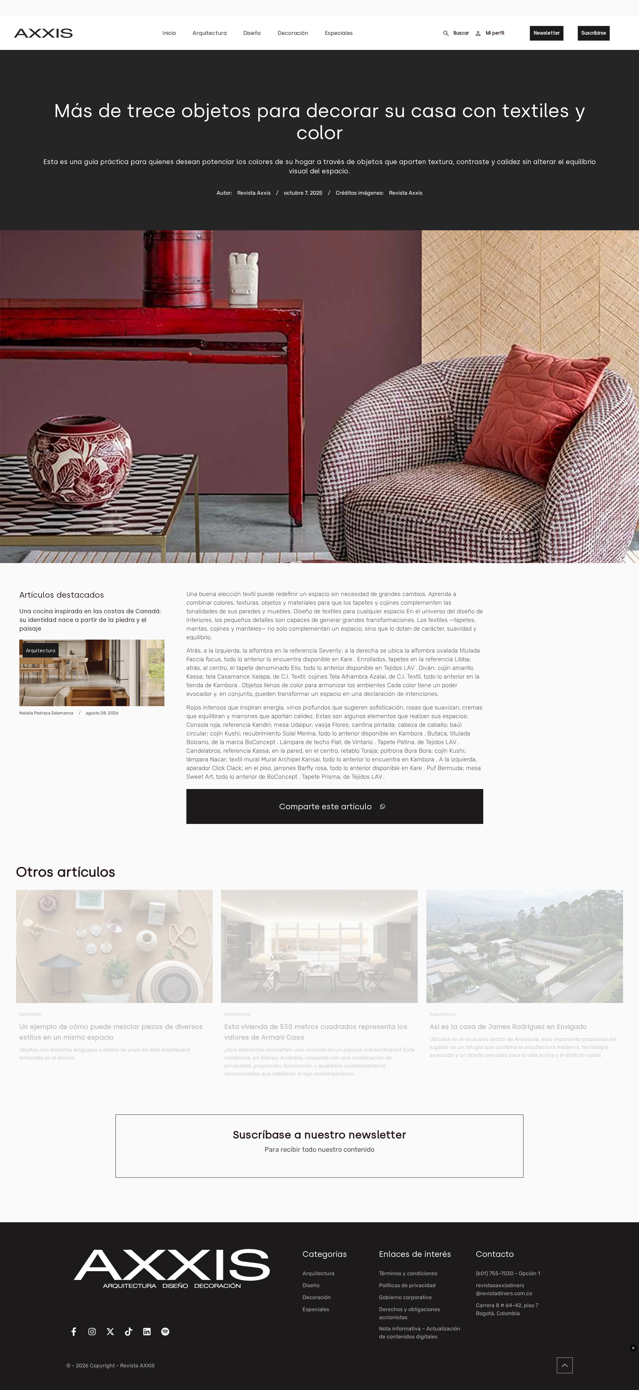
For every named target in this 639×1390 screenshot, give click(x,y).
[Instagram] (96, 1335)
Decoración (293, 33)
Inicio (169, 33)
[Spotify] (169, 1335)
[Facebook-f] (78, 1335)
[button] (382, 806)
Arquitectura (210, 33)
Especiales (339, 33)
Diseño (252, 33)
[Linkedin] (151, 1335)
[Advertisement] (570, 689)
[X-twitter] (114, 1335)
